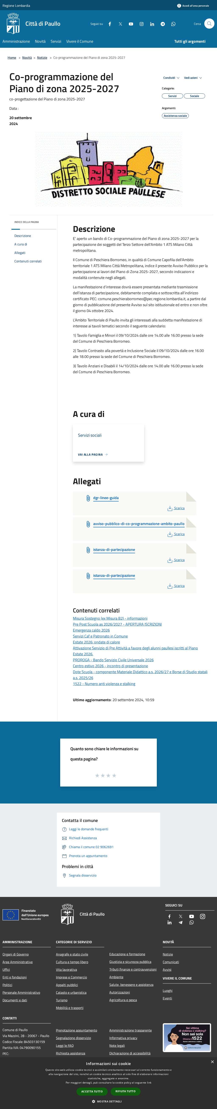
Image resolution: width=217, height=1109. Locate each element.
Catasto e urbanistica (71, 992)
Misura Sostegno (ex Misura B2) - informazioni (110, 618)
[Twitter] (118, 23)
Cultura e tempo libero (72, 961)
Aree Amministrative (18, 961)
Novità (27, 57)
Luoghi (167, 990)
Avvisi (167, 969)
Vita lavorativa (66, 969)
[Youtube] (129, 23)
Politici (7, 984)
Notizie (42, 57)
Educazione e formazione (127, 954)
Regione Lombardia (16, 5)
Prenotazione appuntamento (76, 1030)
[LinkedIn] (150, 23)
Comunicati (171, 961)
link (149, 1082)
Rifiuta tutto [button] (125, 1091)
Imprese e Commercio (71, 977)
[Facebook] (108, 23)
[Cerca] (209, 23)
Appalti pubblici (67, 984)
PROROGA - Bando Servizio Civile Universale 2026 (113, 660)
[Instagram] (140, 23)
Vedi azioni (191, 77)
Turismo (61, 1000)
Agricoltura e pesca (123, 999)
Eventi (167, 998)
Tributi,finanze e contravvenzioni (133, 969)
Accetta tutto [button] (92, 1091)
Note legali (117, 1045)
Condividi (169, 77)
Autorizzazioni (119, 992)
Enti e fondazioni (15, 977)
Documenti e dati (15, 1000)
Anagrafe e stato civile (72, 954)
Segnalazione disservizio (73, 1037)
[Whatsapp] (171, 23)
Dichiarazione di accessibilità (129, 1053)
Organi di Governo (16, 954)
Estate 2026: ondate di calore (96, 642)
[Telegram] (161, 23)
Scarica (179, 508)
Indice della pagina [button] (26, 222)
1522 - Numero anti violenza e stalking (104, 684)
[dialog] (108, 1083)
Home (12, 57)
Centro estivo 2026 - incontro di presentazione (110, 666)
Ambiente (116, 977)
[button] (108, 1101)
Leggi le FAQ (65, 1045)
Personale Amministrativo (21, 992)
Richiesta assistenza (70, 1053)
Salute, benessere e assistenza (131, 984)
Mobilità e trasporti (69, 1007)
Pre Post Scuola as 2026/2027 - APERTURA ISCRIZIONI (117, 624)
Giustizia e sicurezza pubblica (130, 961)
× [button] (212, 1062)
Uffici (6, 969)
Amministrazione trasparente (130, 1030)
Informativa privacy (123, 1037)
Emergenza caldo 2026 (91, 630)
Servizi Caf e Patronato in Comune (100, 636)
